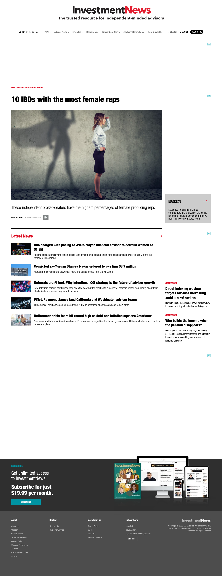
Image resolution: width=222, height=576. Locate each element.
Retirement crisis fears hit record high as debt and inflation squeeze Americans (93, 316)
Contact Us (54, 526)
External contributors (19, 552)
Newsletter (130, 526)
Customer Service (57, 530)
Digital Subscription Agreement (138, 534)
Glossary (14, 530)
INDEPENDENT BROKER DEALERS (27, 88)
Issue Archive (131, 530)
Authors (14, 549)
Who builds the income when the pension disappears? (186, 323)
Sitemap (14, 556)
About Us (15, 526)
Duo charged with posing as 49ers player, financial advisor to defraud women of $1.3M (93, 247)
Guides (90, 530)
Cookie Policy (17, 541)
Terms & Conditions (19, 537)
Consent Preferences (19, 545)
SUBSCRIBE (196, 32)
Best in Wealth (155, 32)
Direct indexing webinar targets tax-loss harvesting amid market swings (185, 293)
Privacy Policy (17, 534)
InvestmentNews (34, 217)
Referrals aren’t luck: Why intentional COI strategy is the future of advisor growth (94, 283)
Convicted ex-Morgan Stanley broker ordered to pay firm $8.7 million (85, 266)
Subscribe (26, 502)
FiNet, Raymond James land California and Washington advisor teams (85, 299)
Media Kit (91, 534)
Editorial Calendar (95, 537)
